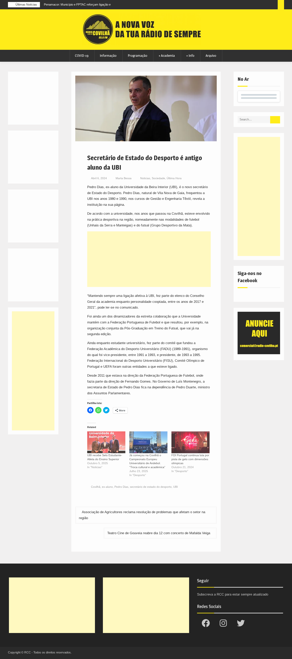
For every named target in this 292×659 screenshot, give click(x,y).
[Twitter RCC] (259, 5)
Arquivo (211, 56)
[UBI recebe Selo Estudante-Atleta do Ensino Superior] (106, 442)
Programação (137, 56)
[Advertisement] (149, 259)
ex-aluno (107, 486)
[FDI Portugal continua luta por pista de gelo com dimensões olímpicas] (190, 442)
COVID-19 (81, 56)
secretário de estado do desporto (151, 486)
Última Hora (174, 178)
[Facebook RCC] (244, 5)
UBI (175, 486)
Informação (108, 56)
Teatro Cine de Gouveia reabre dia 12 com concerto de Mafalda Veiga (158, 533)
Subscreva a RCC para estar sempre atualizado (232, 594)
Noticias (145, 178)
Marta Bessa (123, 178)
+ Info (190, 56)
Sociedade (158, 178)
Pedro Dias (121, 486)
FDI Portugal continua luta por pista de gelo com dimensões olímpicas (190, 459)
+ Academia (167, 56)
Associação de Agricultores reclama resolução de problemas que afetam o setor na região (142, 515)
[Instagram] (251, 5)
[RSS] (266, 5)
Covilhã (95, 486)
